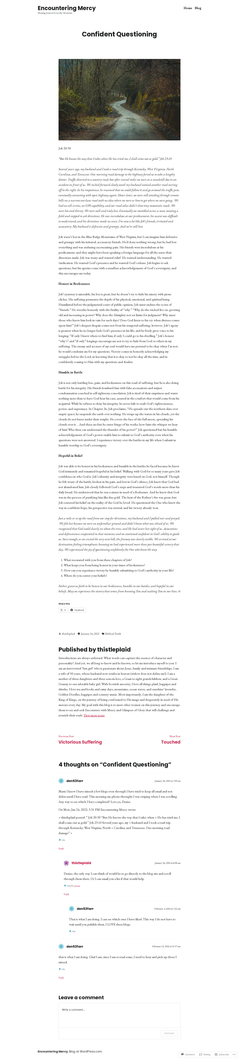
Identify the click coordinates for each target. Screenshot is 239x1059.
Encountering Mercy (67, 8)
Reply (61, 848)
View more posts (94, 715)
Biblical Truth (113, 633)
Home (188, 8)
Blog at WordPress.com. (85, 1051)
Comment (169, 1033)
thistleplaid (68, 633)
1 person (77, 885)
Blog (198, 8)
